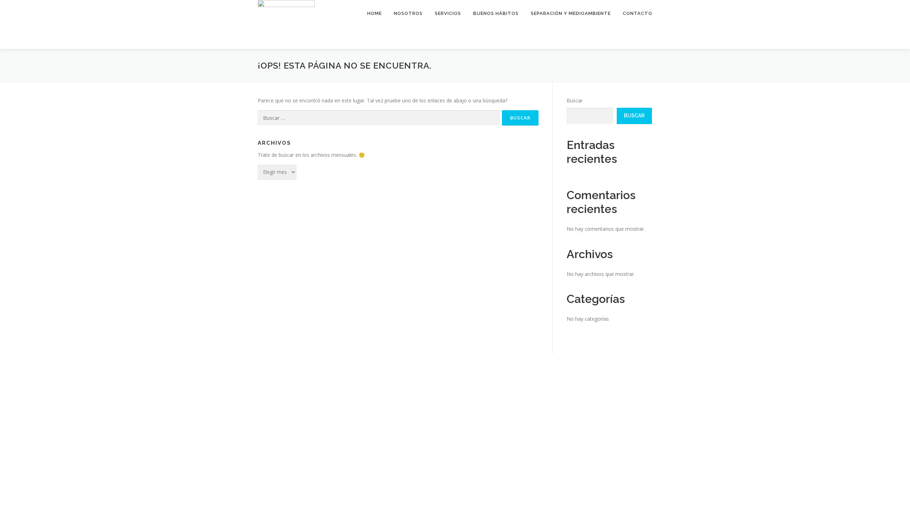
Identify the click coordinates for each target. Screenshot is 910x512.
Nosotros (408, 13)
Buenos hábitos (496, 13)
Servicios (448, 13)
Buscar (575, 100)
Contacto (637, 13)
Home (374, 13)
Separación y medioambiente (571, 13)
